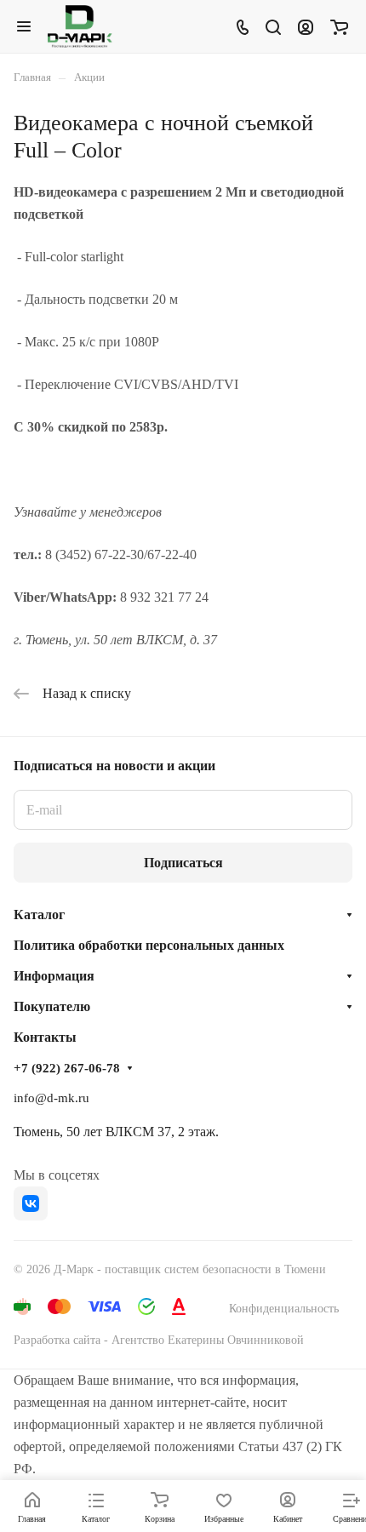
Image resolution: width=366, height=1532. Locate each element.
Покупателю (52, 1006)
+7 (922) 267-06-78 (67, 1068)
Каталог (39, 914)
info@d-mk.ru (51, 1098)
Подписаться (183, 862)
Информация (54, 976)
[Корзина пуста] (339, 26)
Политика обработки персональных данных (149, 945)
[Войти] (305, 26)
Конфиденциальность (284, 1308)
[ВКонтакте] (31, 1203)
